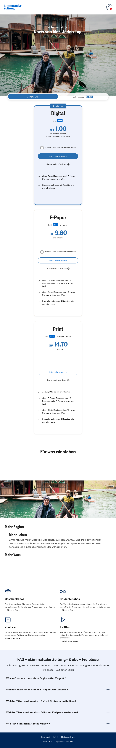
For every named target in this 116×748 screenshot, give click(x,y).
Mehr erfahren (14, 610)
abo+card (50, 187)
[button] (58, 526)
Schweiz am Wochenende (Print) (60, 147)
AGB (55, 736)
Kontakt (45, 736)
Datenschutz (68, 736)
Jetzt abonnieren (70, 640)
